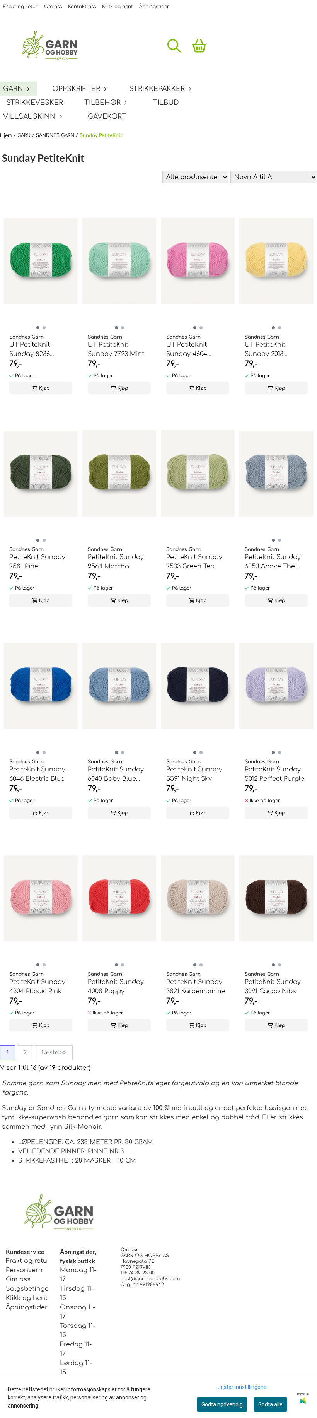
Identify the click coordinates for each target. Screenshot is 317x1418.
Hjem (7, 135)
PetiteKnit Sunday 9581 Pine (37, 562)
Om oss (53, 6)
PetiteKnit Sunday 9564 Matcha (116, 562)
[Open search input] (174, 45)
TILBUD (166, 102)
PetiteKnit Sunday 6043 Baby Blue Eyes (116, 774)
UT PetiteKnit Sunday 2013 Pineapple (265, 350)
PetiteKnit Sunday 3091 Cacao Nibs (273, 986)
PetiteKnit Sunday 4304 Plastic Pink (37, 986)
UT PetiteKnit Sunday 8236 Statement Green (36, 350)
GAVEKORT (107, 116)
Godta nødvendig (222, 1404)
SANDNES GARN (56, 135)
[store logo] (53, 46)
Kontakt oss (82, 6)
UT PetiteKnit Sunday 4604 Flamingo (186, 350)
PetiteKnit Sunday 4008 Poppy (116, 986)
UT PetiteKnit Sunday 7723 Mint (116, 349)
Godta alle (270, 1404)
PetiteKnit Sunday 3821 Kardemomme (195, 986)
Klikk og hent (117, 6)
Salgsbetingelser (33, 1288)
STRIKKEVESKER (34, 102)
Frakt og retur (20, 6)
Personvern (24, 1270)
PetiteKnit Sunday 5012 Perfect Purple (274, 774)
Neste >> (53, 1052)
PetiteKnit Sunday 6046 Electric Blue (37, 774)
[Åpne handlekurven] (199, 45)
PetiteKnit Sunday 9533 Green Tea (194, 562)
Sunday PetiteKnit (101, 135)
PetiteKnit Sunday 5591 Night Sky (194, 774)
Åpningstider (154, 6)
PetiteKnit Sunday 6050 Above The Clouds (273, 562)
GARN (24, 135)
